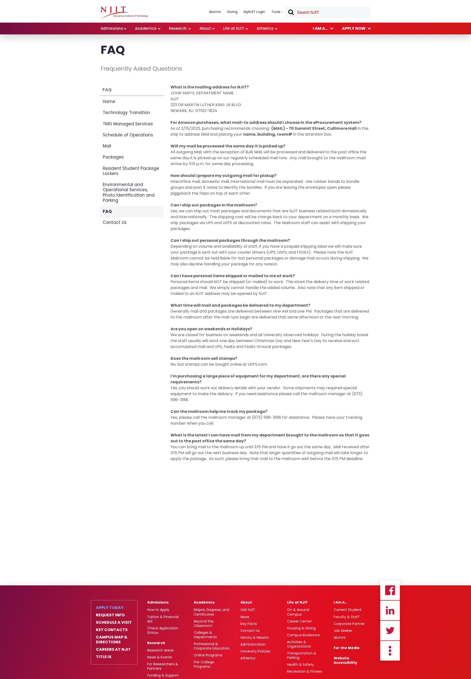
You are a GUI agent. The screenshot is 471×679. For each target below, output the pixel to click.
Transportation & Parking (301, 655)
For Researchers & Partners (162, 666)
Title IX (103, 656)
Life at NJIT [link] (233, 28)
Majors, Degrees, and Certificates (211, 611)
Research (156, 643)
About (246, 602)
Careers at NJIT (113, 649)
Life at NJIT (297, 602)
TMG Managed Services (128, 124)
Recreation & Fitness (304, 671)
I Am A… (340, 602)
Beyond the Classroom (203, 623)
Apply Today (110, 607)
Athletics (247, 658)
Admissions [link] (112, 28)
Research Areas (160, 650)
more (390, 651)
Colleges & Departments (205, 634)
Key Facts (248, 623)
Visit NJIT (247, 609)
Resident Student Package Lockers (131, 170)
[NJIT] (124, 12)
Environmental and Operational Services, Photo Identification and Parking (129, 192)
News (244, 617)
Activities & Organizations (299, 644)
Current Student (348, 609)
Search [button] (290, 13)
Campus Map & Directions (111, 640)
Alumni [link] (215, 11)
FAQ (107, 90)
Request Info (110, 615)
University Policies (255, 651)
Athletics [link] (265, 28)
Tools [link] (275, 11)
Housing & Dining (301, 628)
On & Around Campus (298, 611)
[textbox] (327, 12)
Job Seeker (343, 630)
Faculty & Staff (346, 617)
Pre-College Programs (204, 664)
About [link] (205, 28)
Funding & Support (163, 675)
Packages (113, 157)
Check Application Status (162, 630)
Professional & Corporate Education (212, 646)
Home (109, 101)
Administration (252, 644)
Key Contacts (112, 629)
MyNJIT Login (254, 11)
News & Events (159, 657)
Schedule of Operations (128, 135)
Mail (107, 146)
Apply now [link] (354, 28)
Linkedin (390, 610)
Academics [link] (146, 28)
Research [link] (178, 28)
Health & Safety (300, 664)
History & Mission (254, 637)
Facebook (390, 590)
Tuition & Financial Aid (163, 619)
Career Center (299, 621)
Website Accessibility (345, 660)
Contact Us (115, 222)
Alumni (339, 637)
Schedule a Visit (114, 622)
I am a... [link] (320, 28)
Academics (204, 602)
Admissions (158, 602)
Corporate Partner (349, 623)
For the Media (346, 648)
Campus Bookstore (303, 635)
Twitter (390, 630)
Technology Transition (126, 113)
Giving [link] (232, 11)
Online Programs (208, 655)
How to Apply (158, 609)
